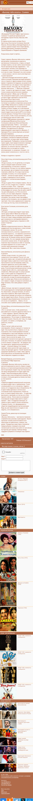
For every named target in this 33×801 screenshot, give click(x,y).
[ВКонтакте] (3, 799)
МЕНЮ (2, 3)
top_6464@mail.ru (6, 782)
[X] (23, 799)
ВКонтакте (4, 792)
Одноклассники (5, 793)
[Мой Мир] (30, 799)
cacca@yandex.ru (5, 783)
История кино (6, 9)
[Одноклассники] (10, 799)
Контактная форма (6, 785)
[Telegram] (16, 799)
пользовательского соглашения (9, 777)
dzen (2, 790)
